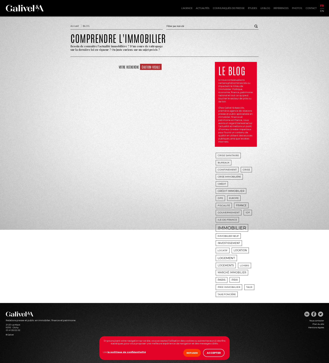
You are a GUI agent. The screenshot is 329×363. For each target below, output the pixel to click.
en (322, 10)
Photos (297, 8)
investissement (229, 243)
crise (246, 169)
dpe (220, 198)
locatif (223, 250)
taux (249, 287)
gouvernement (229, 212)
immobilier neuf (228, 236)
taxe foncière (227, 294)
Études (252, 8)
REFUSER (192, 353)
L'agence (186, 8)
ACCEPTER (214, 352)
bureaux (223, 162)
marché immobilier (232, 272)
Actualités (202, 8)
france (241, 205)
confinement (227, 169)
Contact (311, 8)
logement (226, 258)
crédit (222, 183)
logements (226, 265)
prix (234, 279)
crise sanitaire (228, 155)
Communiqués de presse (229, 8)
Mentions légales (316, 327)
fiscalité (224, 205)
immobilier (232, 228)
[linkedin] (306, 314)
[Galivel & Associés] (25, 10)
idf (248, 212)
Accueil (74, 26)
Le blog (265, 8)
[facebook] (313, 314)
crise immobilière (229, 176)
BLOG (86, 26)
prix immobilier (229, 287)
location (240, 250)
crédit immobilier (231, 191)
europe (234, 198)
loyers (244, 265)
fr (322, 5)
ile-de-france (227, 219)
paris (222, 279)
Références (281, 8)
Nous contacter (316, 320)
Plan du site (318, 324)
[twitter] (320, 314)
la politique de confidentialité (126, 352)
